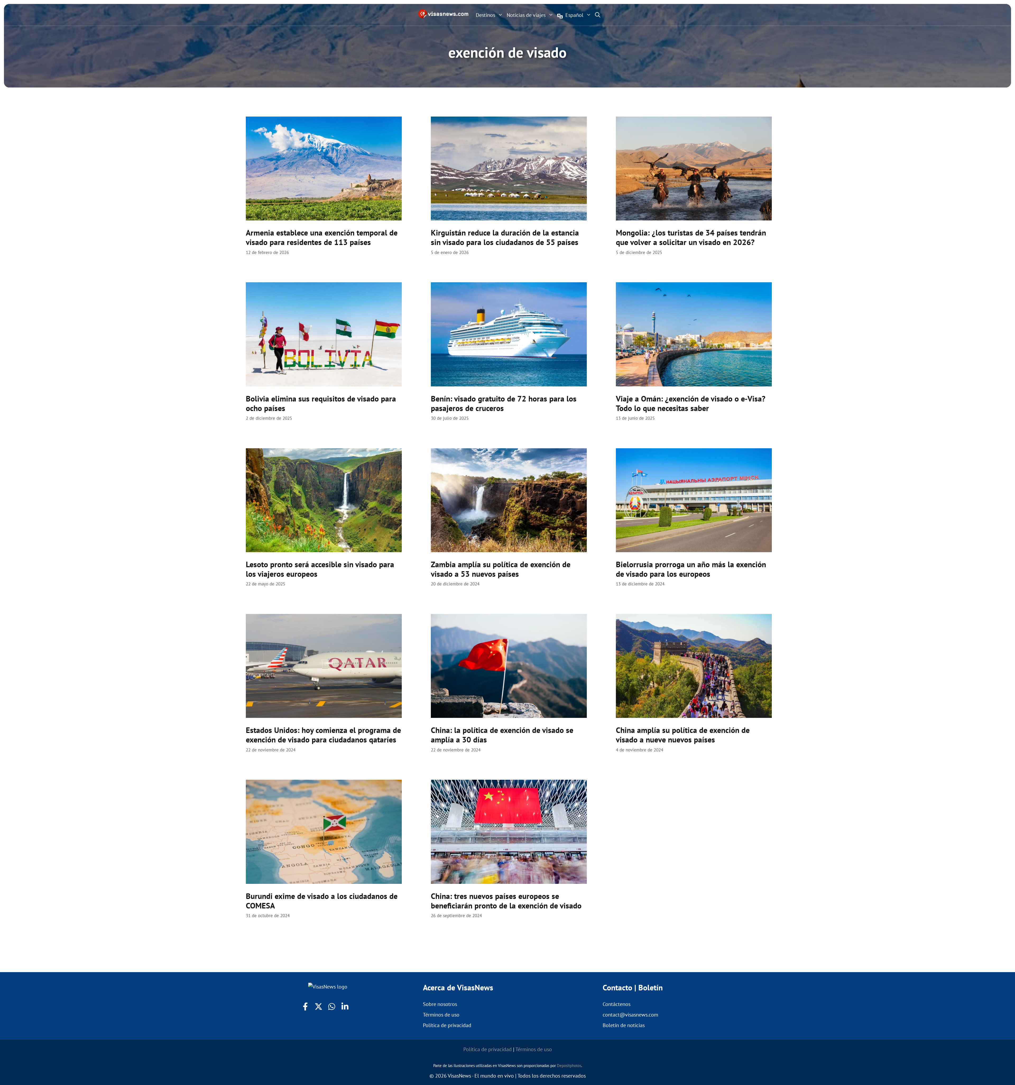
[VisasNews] (443, 14)
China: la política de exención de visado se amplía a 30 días (502, 735)
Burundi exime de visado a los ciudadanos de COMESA (322, 901)
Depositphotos (569, 1065)
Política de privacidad (447, 1025)
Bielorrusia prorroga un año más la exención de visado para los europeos (691, 569)
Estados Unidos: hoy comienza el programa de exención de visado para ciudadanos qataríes (323, 735)
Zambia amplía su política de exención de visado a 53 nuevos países (500, 569)
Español (574, 15)
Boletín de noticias (624, 1025)
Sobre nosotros (440, 1004)
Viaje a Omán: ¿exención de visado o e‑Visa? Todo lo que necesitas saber (690, 403)
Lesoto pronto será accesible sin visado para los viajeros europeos (320, 569)
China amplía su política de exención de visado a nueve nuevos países (683, 735)
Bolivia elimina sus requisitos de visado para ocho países (321, 403)
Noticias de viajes (526, 15)
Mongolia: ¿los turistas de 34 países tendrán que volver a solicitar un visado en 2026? (691, 237)
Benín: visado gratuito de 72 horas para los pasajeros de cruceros (503, 403)
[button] (597, 15)
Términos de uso (441, 1014)
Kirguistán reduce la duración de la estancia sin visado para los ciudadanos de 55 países (505, 237)
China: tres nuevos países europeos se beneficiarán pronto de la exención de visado (506, 901)
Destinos (485, 15)
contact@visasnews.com (630, 1014)
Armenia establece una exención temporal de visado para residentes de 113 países (322, 237)
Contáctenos (616, 1004)
